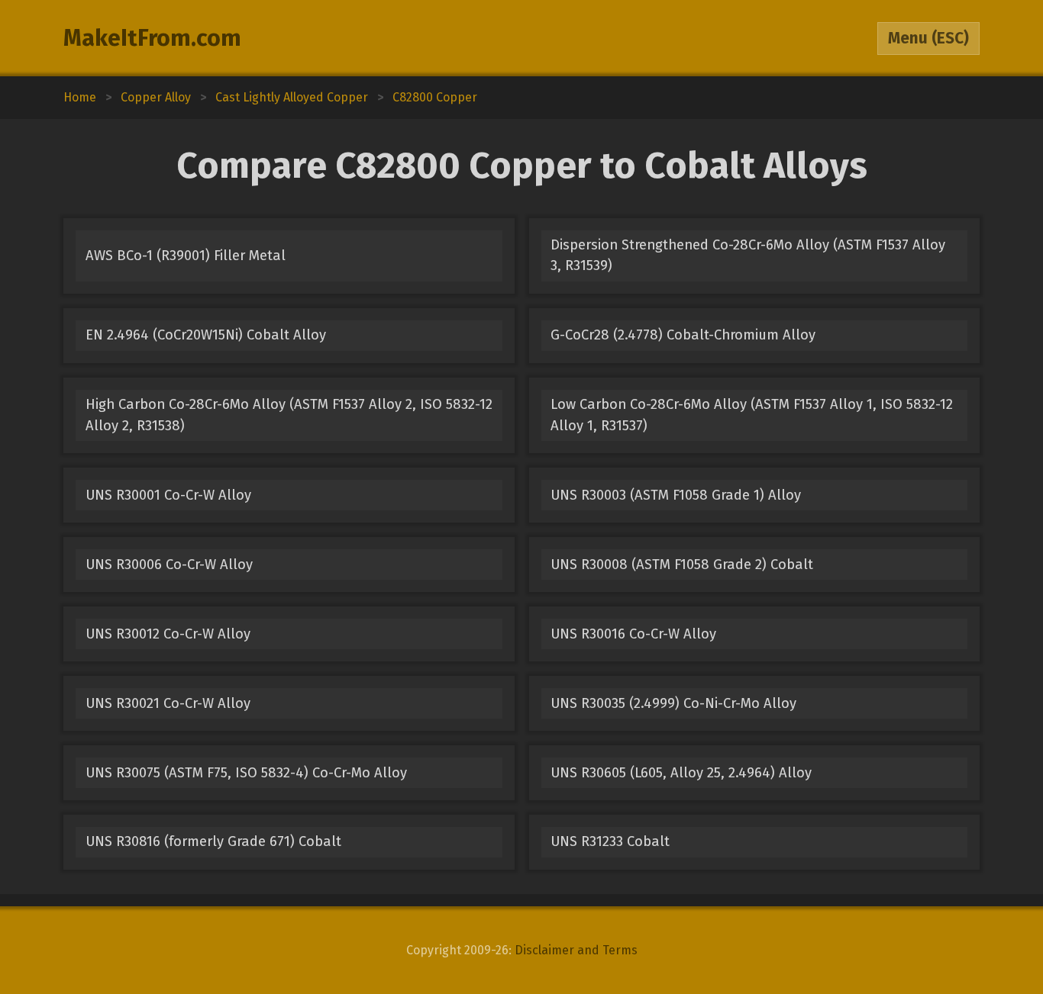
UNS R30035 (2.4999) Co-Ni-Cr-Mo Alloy (673, 703)
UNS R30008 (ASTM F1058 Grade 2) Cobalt (682, 564)
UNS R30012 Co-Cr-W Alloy (168, 634)
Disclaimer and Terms (576, 950)
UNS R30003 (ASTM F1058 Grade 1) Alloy (676, 495)
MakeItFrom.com (152, 38)
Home (79, 97)
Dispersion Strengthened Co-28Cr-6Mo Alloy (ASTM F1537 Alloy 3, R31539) (748, 255)
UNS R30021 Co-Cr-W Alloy (168, 703)
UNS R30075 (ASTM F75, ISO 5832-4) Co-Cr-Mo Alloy (246, 772)
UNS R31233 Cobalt (610, 841)
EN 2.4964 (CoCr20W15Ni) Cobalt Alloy (206, 335)
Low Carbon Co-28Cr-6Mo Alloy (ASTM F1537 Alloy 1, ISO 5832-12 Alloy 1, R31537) (752, 414)
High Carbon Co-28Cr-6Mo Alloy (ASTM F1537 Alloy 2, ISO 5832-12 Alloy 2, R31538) (289, 414)
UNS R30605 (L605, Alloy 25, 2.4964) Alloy (681, 772)
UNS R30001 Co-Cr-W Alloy (168, 495)
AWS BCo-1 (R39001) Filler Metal (186, 255)
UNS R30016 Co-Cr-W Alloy (633, 634)
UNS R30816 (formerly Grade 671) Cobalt (213, 841)
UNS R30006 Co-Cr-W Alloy (169, 564)
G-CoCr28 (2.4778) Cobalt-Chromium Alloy (683, 335)
